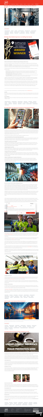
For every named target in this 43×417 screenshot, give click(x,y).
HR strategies (20, 326)
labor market (6, 327)
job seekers (6, 102)
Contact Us (28, 4)
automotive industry (17, 325)
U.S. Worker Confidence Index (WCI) (9, 234)
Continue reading (7, 28)
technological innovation (29, 103)
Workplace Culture (6, 298)
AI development (6, 325)
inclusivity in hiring (6, 206)
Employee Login (13, 4)
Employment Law (26, 402)
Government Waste (7, 403)
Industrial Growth (24, 326)
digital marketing (30, 101)
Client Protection (15, 402)
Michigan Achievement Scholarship (24, 327)
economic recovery (7, 326)
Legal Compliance (19, 403)
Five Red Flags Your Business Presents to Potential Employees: (19, 107)
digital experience (25, 101)
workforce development (31, 297)
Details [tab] (21, 205)
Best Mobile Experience (14, 101)
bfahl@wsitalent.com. (29, 90)
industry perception (29, 326)
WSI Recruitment (30, 404)
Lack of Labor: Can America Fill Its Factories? (15, 301)
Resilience (22, 297)
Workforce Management (24, 404)
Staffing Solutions (15, 103)
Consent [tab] (12, 205)
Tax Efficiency (10, 404)
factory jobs (16, 326)
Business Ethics (6, 402)
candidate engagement (20, 101)
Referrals (32, 4)
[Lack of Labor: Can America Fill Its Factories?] (21, 310)
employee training (12, 326)
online (9, 399)
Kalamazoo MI (9, 102)
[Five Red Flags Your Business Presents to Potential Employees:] (21, 118)
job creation (33, 326)
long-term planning (10, 327)
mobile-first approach (20, 102)
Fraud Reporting (35, 402)
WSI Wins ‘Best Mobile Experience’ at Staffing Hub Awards (18, 37)
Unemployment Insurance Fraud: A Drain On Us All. (16, 331)
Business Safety (10, 402)
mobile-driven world (15, 102)
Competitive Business (20, 402)
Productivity (11, 297)
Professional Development (16, 297)
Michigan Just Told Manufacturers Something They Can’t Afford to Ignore (20, 6)
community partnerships (23, 325)
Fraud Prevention (30, 402)
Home (9, 4)
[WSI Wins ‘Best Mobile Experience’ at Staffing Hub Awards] (21, 48)
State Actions (6, 404)
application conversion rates (7, 101)
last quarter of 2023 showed (9, 289)
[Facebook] (33, 409)
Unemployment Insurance (18, 404)
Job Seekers (17, 4)
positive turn (13, 238)
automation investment (11, 325)
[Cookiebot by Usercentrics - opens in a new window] (30, 203)
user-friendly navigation (35, 103)
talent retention (6, 208)
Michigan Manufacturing (31, 327)
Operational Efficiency (7, 207)
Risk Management (30, 403)
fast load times (34, 101)
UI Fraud (14, 404)
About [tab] (31, 205)
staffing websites (19, 103)
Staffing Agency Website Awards (33, 102)
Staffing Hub (6, 103)
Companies (21, 4)
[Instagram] (35, 409)
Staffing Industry (10, 103)
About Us (25, 4)
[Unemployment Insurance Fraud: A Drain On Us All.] (21, 342)
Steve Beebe (24, 103)
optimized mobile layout (26, 102)
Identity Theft (11, 403)
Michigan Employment (25, 403)
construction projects (34, 325)
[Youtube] (37, 409)
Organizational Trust (7, 297)
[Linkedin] (36, 409)
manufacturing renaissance (16, 327)
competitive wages (29, 325)
